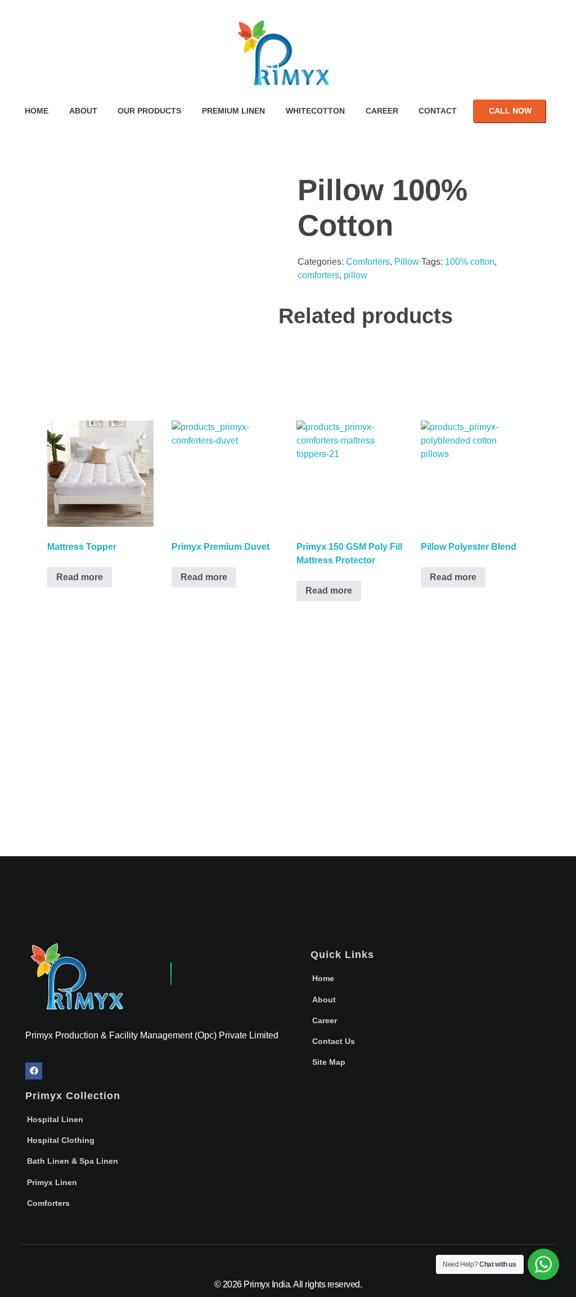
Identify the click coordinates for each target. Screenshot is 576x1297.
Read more (79, 577)
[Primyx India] (288, 59)
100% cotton (469, 261)
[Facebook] (33, 1071)
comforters (318, 275)
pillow (355, 275)
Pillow (406, 261)
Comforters (368, 261)
